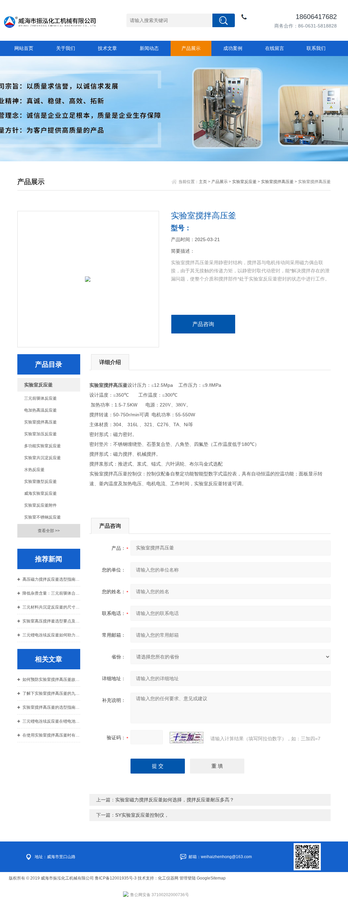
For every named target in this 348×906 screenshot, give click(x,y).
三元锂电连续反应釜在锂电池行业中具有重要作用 (51, 721)
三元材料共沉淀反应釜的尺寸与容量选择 (51, 607)
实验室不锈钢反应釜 (42, 517)
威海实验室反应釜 (40, 493)
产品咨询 (203, 324)
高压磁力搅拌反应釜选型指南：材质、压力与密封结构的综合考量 (51, 579)
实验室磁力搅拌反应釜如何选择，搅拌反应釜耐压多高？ (174, 799)
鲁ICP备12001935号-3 (116, 878)
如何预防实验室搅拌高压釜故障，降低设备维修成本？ (51, 679)
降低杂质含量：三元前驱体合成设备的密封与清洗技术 (51, 593)
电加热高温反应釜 (40, 410)
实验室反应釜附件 (40, 505)
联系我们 (316, 48)
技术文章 (107, 48)
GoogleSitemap (211, 878)
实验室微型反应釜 (40, 481)
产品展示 (191, 48)
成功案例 (232, 48)
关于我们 (65, 48)
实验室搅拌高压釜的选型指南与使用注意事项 (51, 707)
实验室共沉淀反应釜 (42, 457)
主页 (203, 181)
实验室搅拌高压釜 (277, 181)
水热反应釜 (34, 469)
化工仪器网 (168, 878)
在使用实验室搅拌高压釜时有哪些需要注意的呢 (51, 735)
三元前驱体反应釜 (40, 398)
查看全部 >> (49, 530)
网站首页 (23, 48)
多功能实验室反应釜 (42, 445)
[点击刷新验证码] (187, 737)
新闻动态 (149, 48)
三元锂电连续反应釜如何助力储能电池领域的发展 (51, 635)
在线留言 (274, 48)
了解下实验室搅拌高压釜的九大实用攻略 (51, 693)
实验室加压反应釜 (40, 434)
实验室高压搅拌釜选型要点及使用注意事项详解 (51, 621)
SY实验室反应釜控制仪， (142, 815)
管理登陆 (187, 878)
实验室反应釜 (244, 181)
